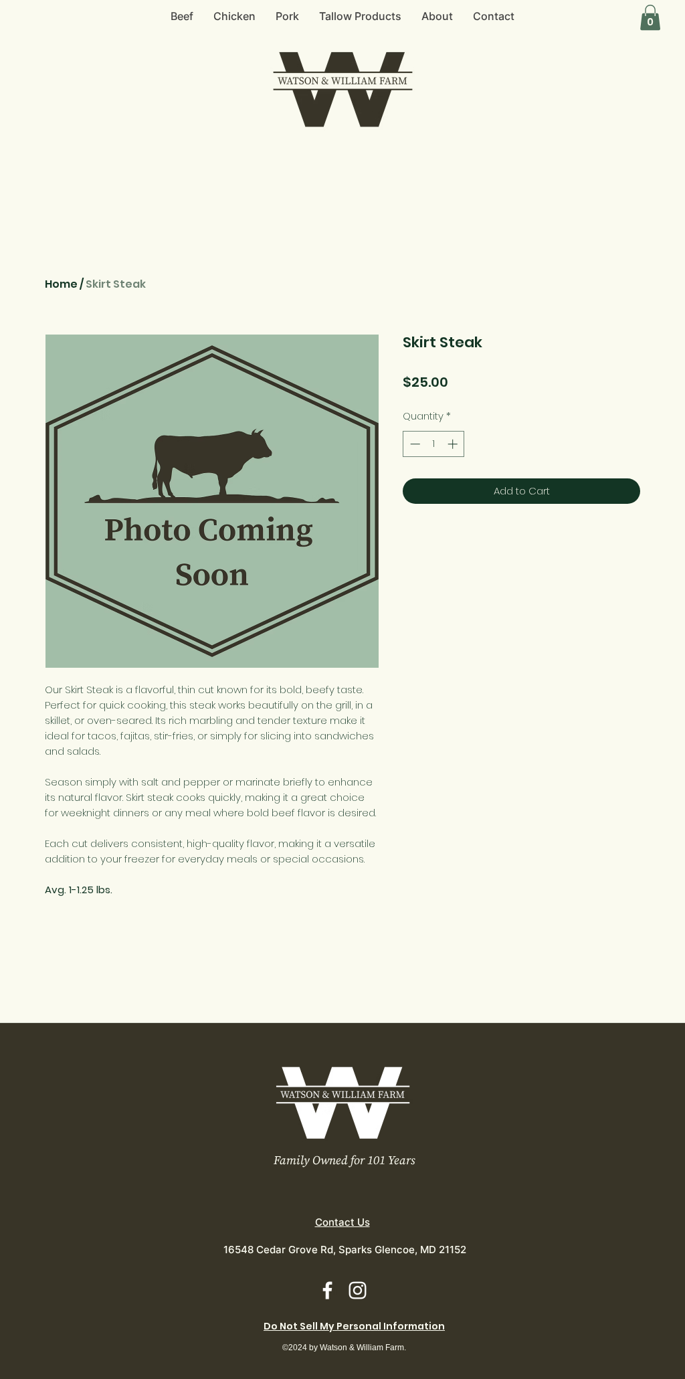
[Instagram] (357, 1290)
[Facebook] (327, 1290)
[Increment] (454, 444)
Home (61, 284)
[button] (650, 17)
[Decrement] (414, 444)
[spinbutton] (434, 444)
